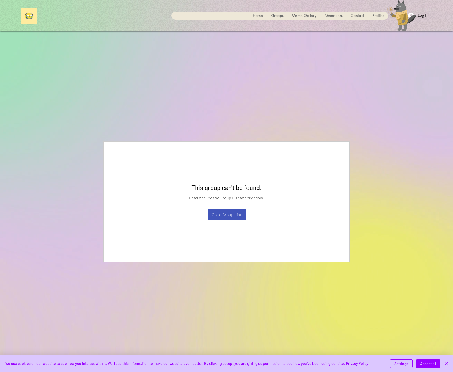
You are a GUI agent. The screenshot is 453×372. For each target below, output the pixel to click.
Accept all (428, 364)
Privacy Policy (357, 363)
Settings (401, 364)
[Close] (447, 363)
